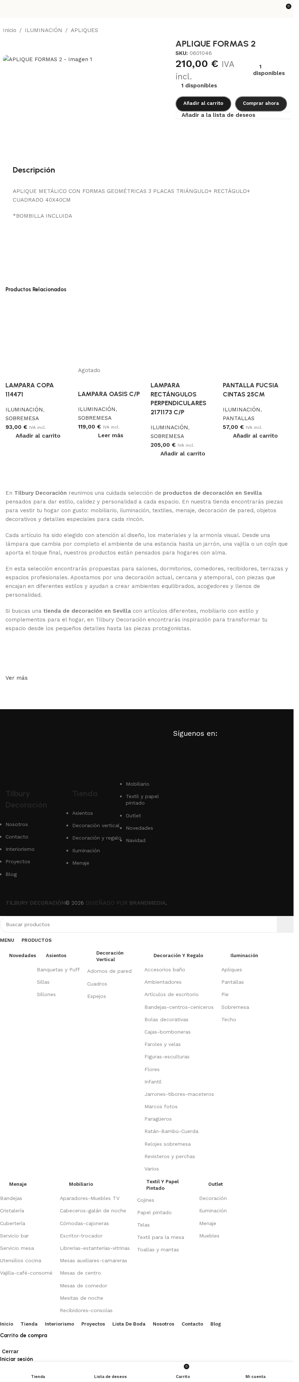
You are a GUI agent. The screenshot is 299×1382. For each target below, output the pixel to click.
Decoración (213, 1198)
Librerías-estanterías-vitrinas (95, 1248)
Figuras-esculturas (167, 1056)
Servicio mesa (17, 1248)
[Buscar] (285, 924)
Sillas (43, 982)
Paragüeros (158, 1119)
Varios (151, 1169)
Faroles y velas (162, 1044)
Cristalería (12, 1210)
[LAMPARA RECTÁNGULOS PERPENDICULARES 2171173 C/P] (183, 332)
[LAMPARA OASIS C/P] (110, 332)
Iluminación (213, 1210)
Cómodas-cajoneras (84, 1223)
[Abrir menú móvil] (8, 9)
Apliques (231, 969)
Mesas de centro (80, 1273)
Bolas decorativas (166, 1019)
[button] (38, 435)
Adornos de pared (109, 971)
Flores (152, 1069)
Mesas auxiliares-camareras (93, 1260)
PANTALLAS (239, 418)
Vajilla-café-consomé (26, 1273)
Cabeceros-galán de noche (93, 1210)
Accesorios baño (164, 969)
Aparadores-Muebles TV (90, 1198)
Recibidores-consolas (86, 1310)
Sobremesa (235, 1007)
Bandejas (11, 1198)
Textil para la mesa (160, 1237)
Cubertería (12, 1223)
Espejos (96, 996)
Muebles (209, 1236)
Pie (225, 994)
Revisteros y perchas (169, 1156)
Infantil (153, 1082)
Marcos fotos (161, 1106)
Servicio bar (14, 1236)
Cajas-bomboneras (167, 1032)
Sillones (46, 994)
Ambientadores (163, 982)
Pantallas (232, 982)
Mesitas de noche (81, 1298)
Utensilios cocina (20, 1260)
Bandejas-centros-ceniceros (179, 1007)
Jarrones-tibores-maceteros (179, 1094)
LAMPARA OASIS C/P (109, 394)
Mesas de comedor (83, 1285)
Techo (228, 1019)
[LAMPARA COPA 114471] (38, 332)
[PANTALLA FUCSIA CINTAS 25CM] (255, 332)
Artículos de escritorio (171, 994)
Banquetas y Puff (58, 969)
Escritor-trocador (81, 1236)
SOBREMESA (22, 418)
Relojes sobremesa (167, 1144)
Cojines (145, 1200)
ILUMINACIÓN (24, 409)
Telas (143, 1225)
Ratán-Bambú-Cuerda (171, 1131)
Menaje (207, 1223)
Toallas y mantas (158, 1249)
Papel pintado (154, 1212)
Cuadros (97, 984)
